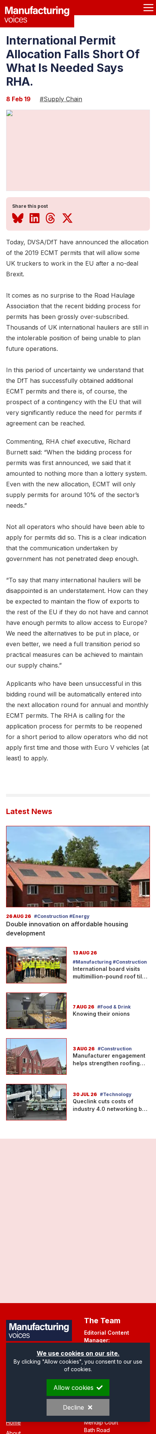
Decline (73, 1407)
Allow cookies (73, 1387)
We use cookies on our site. (78, 1353)
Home (13, 1422)
